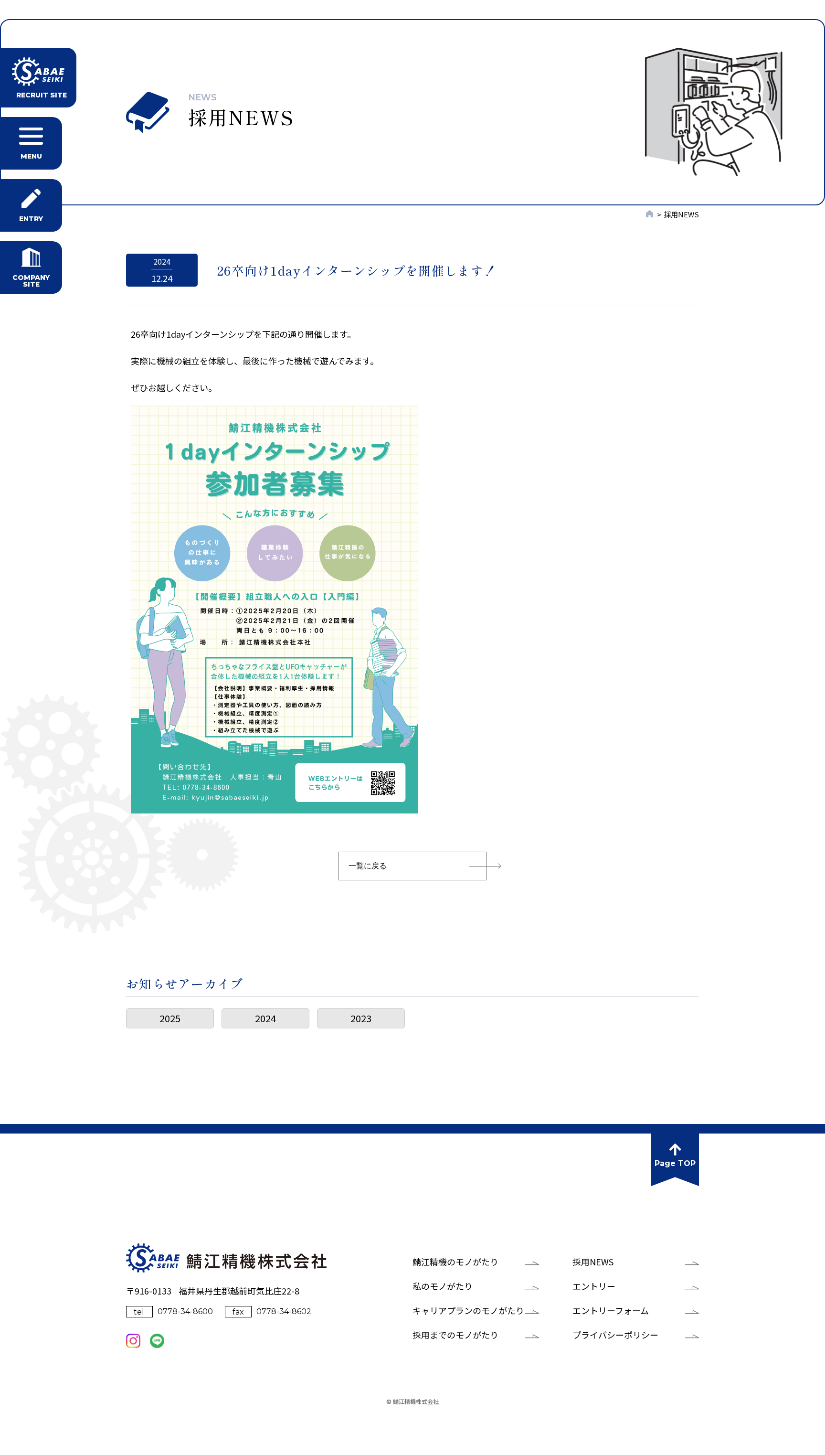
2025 (169, 1018)
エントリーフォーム (610, 1310)
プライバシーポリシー (615, 1334)
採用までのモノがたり (455, 1334)
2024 (265, 1018)
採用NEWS (592, 1261)
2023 (360, 1018)
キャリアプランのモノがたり (468, 1310)
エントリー (593, 1286)
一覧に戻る (368, 865)
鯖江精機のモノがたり (455, 1261)
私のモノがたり (442, 1286)
